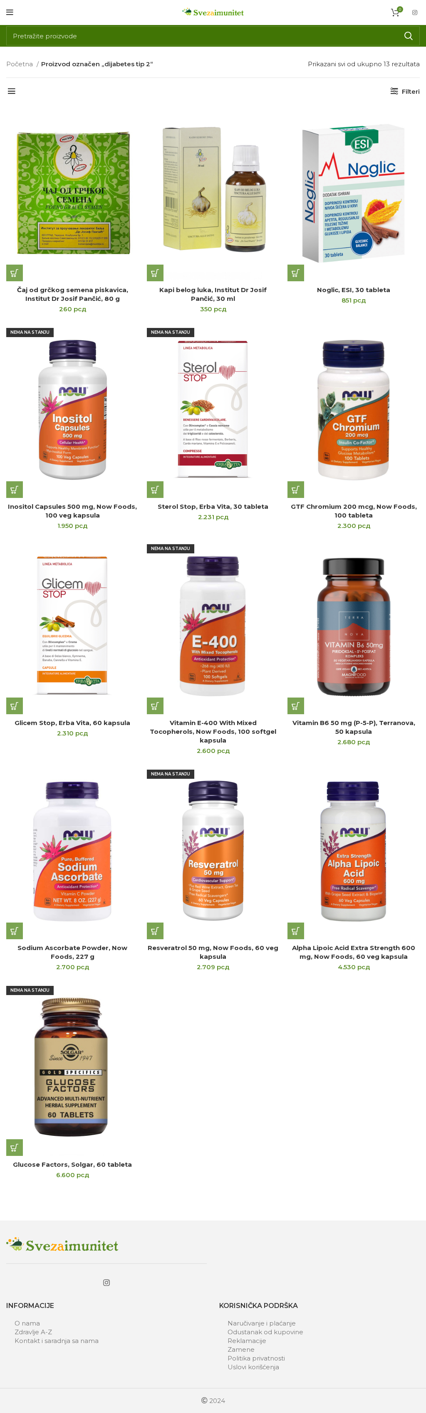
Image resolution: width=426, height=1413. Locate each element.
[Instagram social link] (415, 12)
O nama (27, 1323)
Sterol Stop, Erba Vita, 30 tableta (213, 506)
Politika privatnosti (256, 1358)
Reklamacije (247, 1341)
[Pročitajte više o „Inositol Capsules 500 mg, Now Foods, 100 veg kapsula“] (14, 489)
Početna (20, 64)
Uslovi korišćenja (253, 1367)
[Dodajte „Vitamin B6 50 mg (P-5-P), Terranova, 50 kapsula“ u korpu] (295, 706)
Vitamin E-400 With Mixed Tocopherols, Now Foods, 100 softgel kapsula (213, 731)
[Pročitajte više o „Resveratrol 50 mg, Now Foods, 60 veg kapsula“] (155, 931)
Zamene (241, 1349)
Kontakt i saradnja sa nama (57, 1341)
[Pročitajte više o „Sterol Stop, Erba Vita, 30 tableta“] (155, 489)
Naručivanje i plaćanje (262, 1323)
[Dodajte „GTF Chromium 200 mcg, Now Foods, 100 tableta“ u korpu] (295, 489)
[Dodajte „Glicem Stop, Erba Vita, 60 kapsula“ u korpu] (14, 706)
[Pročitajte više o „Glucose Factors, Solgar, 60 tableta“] (14, 1147)
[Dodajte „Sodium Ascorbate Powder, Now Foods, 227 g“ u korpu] (14, 931)
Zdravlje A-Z (33, 1332)
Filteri (411, 91)
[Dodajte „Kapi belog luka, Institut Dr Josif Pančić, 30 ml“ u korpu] (155, 273)
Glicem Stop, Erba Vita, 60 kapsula (72, 723)
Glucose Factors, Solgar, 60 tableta (72, 1164)
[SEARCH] (408, 35)
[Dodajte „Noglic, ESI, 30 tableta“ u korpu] (295, 273)
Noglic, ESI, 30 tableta (353, 290)
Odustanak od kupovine (265, 1332)
